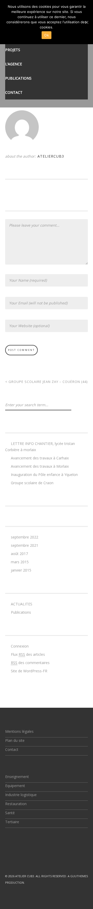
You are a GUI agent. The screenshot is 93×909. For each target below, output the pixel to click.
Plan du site (15, 740)
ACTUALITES (21, 604)
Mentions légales (19, 731)
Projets (12, 49)
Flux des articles (28, 654)
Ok (46, 35)
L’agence (13, 63)
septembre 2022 (24, 537)
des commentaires (30, 662)
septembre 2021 (24, 545)
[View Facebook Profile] (19, 857)
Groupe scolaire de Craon (32, 482)
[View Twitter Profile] (7, 857)
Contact (13, 92)
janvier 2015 (21, 570)
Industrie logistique (21, 794)
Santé (10, 812)
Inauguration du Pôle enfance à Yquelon (44, 474)
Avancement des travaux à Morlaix (40, 466)
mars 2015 (20, 561)
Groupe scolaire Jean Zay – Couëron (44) (46, 381)
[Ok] (86, 22)
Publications (18, 78)
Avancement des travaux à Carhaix (40, 458)
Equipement (15, 785)
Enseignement (17, 776)
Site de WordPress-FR (29, 670)
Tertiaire (12, 821)
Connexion (20, 646)
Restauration (16, 803)
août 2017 (19, 553)
